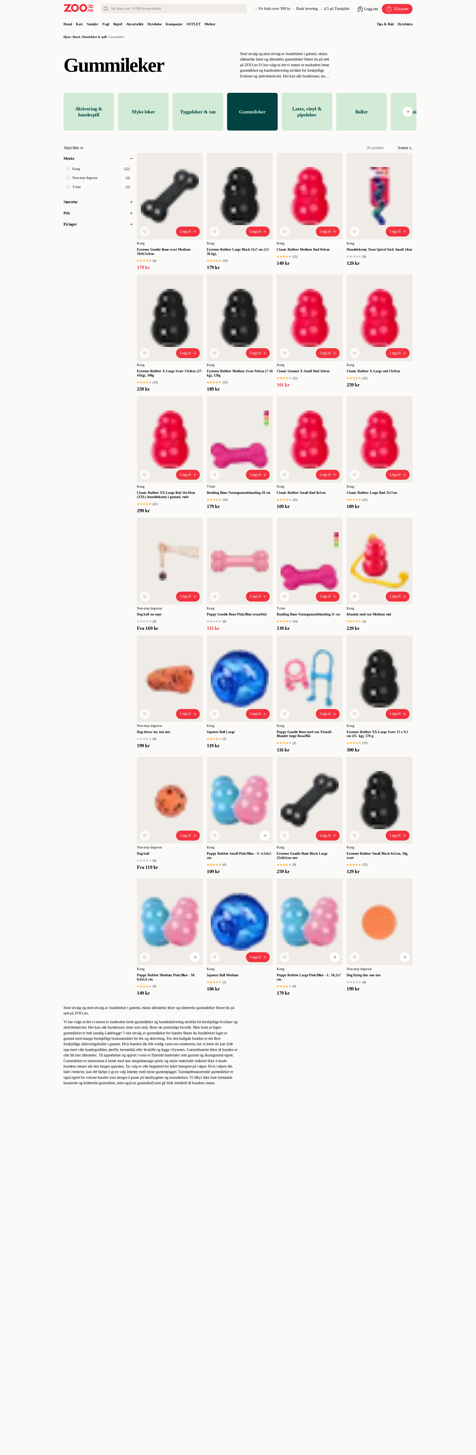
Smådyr (92, 24)
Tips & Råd (385, 24)
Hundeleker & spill (94, 37)
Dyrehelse (155, 24)
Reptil (117, 24)
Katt (79, 24)
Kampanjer (174, 24)
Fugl (105, 24)
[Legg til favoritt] (145, 232)
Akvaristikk (135, 24)
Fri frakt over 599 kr (274, 9)
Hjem (66, 37)
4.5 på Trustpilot (336, 9)
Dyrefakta (405, 24)
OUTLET (194, 24)
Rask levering (307, 9)
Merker (210, 24)
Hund (67, 24)
